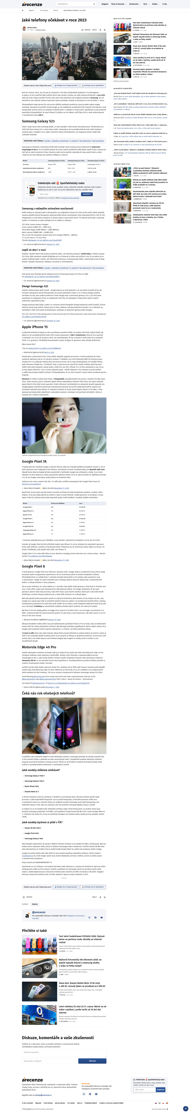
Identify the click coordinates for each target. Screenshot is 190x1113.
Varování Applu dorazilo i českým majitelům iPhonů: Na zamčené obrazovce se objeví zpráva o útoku (149, 71)
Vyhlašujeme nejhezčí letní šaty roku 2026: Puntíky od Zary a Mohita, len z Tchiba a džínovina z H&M (150, 217)
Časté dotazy (48, 1103)
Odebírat (87, 194)
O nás (164, 4)
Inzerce (79, 1103)
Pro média (71, 1103)
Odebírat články (41, 30)
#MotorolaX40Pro (29, 679)
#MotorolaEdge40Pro (47, 679)
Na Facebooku (98, 141)
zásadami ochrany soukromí (70, 198)
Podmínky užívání (91, 1103)
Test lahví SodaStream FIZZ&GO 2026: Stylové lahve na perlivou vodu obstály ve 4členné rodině (82, 939)
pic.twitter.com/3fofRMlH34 (50, 348)
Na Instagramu (85, 141)
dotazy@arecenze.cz (43, 1095)
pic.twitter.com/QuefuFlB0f (51, 240)
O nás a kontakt (27, 1103)
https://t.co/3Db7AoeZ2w (57, 683)
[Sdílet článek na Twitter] (104, 30)
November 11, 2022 (61, 488)
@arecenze (38, 912)
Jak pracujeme (60, 1103)
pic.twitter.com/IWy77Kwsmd (40, 556)
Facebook (79, 916)
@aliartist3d (34, 348)
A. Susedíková (137, 222)
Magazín (105, 4)
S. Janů (61, 974)
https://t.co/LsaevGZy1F (31, 484)
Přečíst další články (121, 81)
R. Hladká (62, 951)
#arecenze (86, 1084)
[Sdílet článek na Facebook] (100, 30)
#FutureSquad (39, 676)
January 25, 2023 (53, 281)
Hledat (94, 4)
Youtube (35, 918)
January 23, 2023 (53, 244)
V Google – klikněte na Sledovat (56, 141)
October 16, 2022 (53, 321)
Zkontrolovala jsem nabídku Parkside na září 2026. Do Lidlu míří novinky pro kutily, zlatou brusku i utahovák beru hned (150, 194)
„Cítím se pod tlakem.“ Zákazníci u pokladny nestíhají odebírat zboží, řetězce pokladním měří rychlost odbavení (150, 170)
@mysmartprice (38, 683)
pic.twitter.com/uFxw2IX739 (78, 683)
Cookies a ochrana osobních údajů (111, 1103)
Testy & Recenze (117, 4)
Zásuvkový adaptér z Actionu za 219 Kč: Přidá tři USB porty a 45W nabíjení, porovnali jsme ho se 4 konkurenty (148, 205)
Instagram (70, 916)
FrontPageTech (27, 856)
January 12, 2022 (54, 620)
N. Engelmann (63, 1021)
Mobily (35, 904)
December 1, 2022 (52, 687)
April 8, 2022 (49, 352)
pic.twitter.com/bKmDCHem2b (34, 317)
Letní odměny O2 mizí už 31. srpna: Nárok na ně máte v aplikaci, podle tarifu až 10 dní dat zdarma (82, 1009)
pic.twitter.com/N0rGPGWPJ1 (48, 277)
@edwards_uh (33, 240)
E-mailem (74, 141)
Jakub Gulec (32, 27)
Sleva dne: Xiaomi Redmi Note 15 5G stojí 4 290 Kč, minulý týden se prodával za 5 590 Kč (149, 48)
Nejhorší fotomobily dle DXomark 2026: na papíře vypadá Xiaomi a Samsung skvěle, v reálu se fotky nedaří (80, 963)
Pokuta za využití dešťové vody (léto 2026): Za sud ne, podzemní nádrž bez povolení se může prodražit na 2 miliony (150, 182)
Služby (154, 4)
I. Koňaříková (137, 199)
